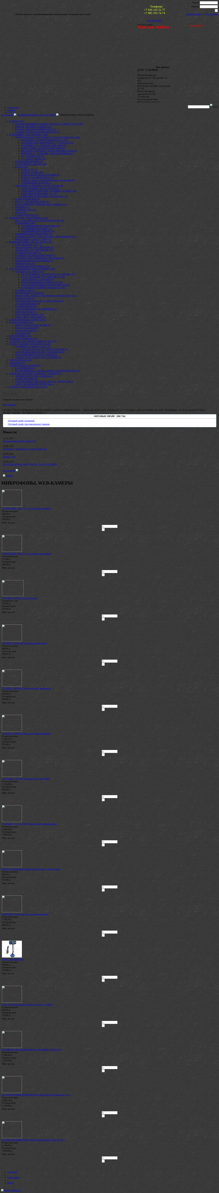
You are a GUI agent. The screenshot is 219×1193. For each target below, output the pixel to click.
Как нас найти (154, 20)
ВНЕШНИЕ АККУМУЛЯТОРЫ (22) (33, 234)
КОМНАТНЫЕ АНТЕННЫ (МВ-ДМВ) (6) (43, 148)
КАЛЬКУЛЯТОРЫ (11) (27, 215)
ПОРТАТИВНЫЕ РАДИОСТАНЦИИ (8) (36, 354)
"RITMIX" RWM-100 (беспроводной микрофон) (26, 688)
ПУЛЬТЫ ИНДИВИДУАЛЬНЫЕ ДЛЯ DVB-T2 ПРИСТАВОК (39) (49, 124)
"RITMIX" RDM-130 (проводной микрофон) (24, 643)
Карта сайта (13, 1177)
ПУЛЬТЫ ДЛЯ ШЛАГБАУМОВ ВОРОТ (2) (37, 132)
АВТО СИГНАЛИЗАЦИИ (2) (30, 317)
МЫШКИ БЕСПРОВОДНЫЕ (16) (32, 266)
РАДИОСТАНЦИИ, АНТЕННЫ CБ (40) (29, 344)
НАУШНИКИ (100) (25, 223)
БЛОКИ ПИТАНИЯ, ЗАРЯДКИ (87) (27, 320)
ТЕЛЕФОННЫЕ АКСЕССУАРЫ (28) (40, 188)
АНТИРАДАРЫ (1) (25, 290)
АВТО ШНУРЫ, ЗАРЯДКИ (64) (37, 279)
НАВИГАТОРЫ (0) (25, 298)
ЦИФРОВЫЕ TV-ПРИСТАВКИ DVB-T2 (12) (44, 140)
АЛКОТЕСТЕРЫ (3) (25, 311)
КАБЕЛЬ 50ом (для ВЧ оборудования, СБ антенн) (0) (48, 180)
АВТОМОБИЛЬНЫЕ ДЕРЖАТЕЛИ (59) (41, 282)
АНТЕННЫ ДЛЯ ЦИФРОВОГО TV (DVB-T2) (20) (47, 142)
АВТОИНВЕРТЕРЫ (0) (27, 303)
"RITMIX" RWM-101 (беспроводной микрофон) (26, 733)
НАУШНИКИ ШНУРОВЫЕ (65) (38, 231)
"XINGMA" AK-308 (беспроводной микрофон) (26, 778)
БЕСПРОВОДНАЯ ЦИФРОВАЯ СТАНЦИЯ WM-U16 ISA (32, 1049)
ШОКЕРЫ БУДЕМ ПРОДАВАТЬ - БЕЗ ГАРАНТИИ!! (30, 464)
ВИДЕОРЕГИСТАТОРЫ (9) (29, 293)
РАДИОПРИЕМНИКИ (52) (29, 161)
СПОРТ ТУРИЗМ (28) (26, 379)
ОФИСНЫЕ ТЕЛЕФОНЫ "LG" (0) (39, 193)
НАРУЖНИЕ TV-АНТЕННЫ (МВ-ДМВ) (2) (43, 145)
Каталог (11, 113)
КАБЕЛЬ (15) (22, 167)
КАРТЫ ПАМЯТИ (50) (21, 322)
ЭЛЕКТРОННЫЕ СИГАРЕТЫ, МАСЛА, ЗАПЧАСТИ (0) (44, 381)
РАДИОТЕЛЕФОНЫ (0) (27, 199)
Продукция (7, 115)
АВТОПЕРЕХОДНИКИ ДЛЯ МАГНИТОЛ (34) (45, 285)
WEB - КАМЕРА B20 (13, 959)
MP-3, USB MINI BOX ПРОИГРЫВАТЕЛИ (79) (39, 220)
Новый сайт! (9, 456)
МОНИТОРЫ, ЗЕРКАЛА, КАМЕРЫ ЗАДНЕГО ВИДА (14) (45, 295)
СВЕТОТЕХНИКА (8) (20, 360)
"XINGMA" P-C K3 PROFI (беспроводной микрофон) (29, 824)
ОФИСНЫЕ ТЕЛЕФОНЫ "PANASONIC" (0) (44, 196)
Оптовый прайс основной (21, 420)
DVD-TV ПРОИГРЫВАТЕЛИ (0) (32, 201)
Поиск (10, 1183)
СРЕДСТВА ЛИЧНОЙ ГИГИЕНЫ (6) (34, 384)
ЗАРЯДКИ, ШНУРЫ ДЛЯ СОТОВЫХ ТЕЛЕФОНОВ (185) (45, 236)
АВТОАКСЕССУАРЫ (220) (29, 271)
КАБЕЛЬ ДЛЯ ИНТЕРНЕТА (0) (37, 177)
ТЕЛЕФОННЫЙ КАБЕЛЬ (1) (36, 183)
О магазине (13, 107)
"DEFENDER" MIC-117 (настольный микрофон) (26, 553)
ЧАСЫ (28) (20, 212)
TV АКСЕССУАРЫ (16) (33, 159)
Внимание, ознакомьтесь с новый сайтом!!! (25, 449)
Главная (11, 110)
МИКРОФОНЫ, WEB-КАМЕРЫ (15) (34, 260)
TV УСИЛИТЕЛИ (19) (32, 156)
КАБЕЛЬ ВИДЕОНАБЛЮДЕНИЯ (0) (40, 175)
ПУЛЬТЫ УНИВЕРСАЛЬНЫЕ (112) (33, 126)
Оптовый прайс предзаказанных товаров (29, 424)
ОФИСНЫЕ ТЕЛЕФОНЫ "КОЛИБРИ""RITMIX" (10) (49, 191)
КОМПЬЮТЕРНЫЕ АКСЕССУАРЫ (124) (30, 242)
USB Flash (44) (22, 333)
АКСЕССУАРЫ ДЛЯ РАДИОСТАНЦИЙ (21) (38, 357)
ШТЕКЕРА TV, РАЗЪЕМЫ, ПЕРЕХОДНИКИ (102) (47, 153)
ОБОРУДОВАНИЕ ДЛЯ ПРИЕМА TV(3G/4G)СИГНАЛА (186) (47, 137)
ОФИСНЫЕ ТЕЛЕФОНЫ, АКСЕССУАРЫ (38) (39, 185)
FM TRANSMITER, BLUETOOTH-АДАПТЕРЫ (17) (48, 274)
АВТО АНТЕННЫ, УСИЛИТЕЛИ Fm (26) (43, 277)
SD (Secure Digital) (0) (26, 330)
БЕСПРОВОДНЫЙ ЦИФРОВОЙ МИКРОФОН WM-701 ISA (33, 1140)
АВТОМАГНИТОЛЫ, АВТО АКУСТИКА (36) (39, 301)
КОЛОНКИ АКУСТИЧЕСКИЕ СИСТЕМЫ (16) (39, 258)
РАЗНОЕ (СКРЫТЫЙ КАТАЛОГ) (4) (28, 387)
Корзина (10, 393)
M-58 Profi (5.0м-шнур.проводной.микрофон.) (25, 914)
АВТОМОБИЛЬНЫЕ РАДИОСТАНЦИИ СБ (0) (39, 352)
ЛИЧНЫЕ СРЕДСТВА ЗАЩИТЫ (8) (34, 376)
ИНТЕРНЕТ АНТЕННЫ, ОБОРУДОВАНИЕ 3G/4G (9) (49, 150)
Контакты (12, 1172)
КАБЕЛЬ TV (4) (29, 169)
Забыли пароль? (194, 14)
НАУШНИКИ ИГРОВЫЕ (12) (36, 228)
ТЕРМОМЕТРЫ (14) (25, 210)
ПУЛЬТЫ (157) (16, 121)
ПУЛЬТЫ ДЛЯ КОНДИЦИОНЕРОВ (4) (35, 129)
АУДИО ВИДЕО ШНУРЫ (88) (30, 164)
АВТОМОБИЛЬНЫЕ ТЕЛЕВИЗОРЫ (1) (36, 309)
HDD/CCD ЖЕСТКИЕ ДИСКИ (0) (33, 325)
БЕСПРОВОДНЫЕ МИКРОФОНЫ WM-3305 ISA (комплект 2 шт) (36, 1095)
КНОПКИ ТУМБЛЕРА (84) (23, 338)
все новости (9, 470)
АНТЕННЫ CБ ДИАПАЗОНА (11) (33, 346)
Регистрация (211, 14)
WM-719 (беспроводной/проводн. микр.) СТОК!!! (27, 1004)
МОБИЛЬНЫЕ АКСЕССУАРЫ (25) (33, 239)
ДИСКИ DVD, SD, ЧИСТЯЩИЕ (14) (34, 250)
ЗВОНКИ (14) (22, 207)
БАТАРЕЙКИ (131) (25, 368)
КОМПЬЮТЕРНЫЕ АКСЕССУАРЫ (36, 115)
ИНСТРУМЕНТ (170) (20, 336)
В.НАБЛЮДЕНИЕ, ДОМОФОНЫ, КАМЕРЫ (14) (40, 204)
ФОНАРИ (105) (17, 362)
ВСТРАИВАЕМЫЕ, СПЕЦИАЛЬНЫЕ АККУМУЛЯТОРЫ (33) (47, 370)
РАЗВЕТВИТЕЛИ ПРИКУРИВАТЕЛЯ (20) (43, 287)
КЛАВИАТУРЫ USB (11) (28, 252)
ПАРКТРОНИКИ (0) (25, 306)
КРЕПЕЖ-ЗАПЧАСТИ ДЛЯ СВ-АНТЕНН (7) (44, 349)
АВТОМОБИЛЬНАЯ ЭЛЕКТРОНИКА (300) (32, 269)
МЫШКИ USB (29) (25, 263)
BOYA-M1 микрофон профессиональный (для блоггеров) (31, 869)
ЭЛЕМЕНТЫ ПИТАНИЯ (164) (25, 365)
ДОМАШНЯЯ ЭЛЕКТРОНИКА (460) (28, 134)
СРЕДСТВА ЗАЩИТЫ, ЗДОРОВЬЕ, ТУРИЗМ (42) (35, 373)
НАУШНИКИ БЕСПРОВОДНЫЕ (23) (40, 226)
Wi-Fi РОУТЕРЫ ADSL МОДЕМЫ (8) (34, 247)
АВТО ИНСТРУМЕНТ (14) (29, 314)
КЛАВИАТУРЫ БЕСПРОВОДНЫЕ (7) (35, 255)
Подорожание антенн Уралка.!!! (19, 441)
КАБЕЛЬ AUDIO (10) (32, 172)
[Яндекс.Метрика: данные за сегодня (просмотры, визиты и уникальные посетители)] (11, 1190)
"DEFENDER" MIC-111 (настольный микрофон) (26, 508)
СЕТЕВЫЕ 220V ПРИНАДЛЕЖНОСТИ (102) (32, 341)
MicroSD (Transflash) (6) (27, 328)
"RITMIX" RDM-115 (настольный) (19, 598)
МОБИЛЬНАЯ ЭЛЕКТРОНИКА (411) (28, 218)
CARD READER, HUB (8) (28, 244)
